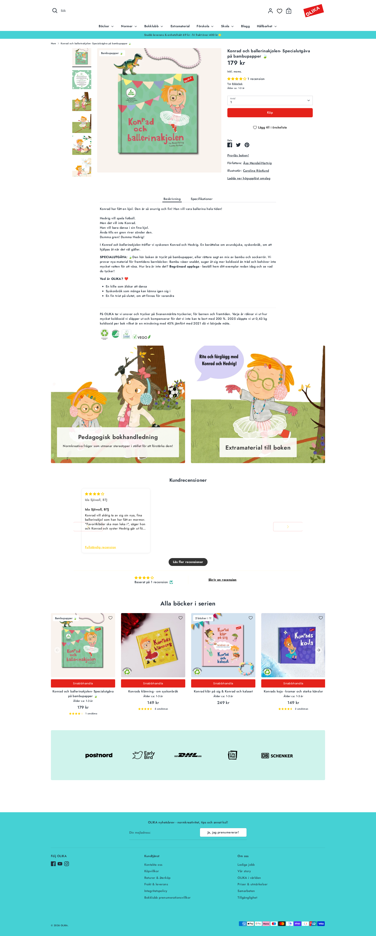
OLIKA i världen (249, 877)
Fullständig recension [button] (100, 547)
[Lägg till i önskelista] (110, 617)
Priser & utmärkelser (253, 884)
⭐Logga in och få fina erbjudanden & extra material (188, 35)
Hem (53, 43)
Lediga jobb (246, 864)
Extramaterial (180, 26)
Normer (127, 26)
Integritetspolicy (155, 891)
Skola (225, 26)
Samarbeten (246, 891)
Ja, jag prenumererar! (223, 832)
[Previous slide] (88, 526)
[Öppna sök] (55, 10)
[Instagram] (66, 863)
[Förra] (57, 650)
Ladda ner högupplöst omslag (248, 178)
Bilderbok (237, 84)
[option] (188, 35)
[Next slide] (287, 526)
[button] (237, 79)
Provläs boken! (238, 155)
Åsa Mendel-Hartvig (257, 163)
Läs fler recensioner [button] (188, 562)
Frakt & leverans (156, 884)
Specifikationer (201, 199)
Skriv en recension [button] (222, 579)
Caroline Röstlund (256, 170)
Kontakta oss (153, 864)
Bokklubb (152, 26)
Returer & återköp (157, 877)
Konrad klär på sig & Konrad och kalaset (223, 691)
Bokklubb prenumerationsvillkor (167, 897)
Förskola (203, 26)
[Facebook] (53, 863)
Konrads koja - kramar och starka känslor (293, 691)
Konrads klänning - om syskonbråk (153, 691)
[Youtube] (60, 863)
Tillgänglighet (247, 897)
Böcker (104, 26)
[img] (94, 494)
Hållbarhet (265, 26)
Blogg (245, 26)
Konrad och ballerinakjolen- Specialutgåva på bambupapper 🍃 (96, 43)
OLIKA (64, 925)
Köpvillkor (151, 871)
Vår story (244, 871)
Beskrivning (172, 199)
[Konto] (270, 11)
